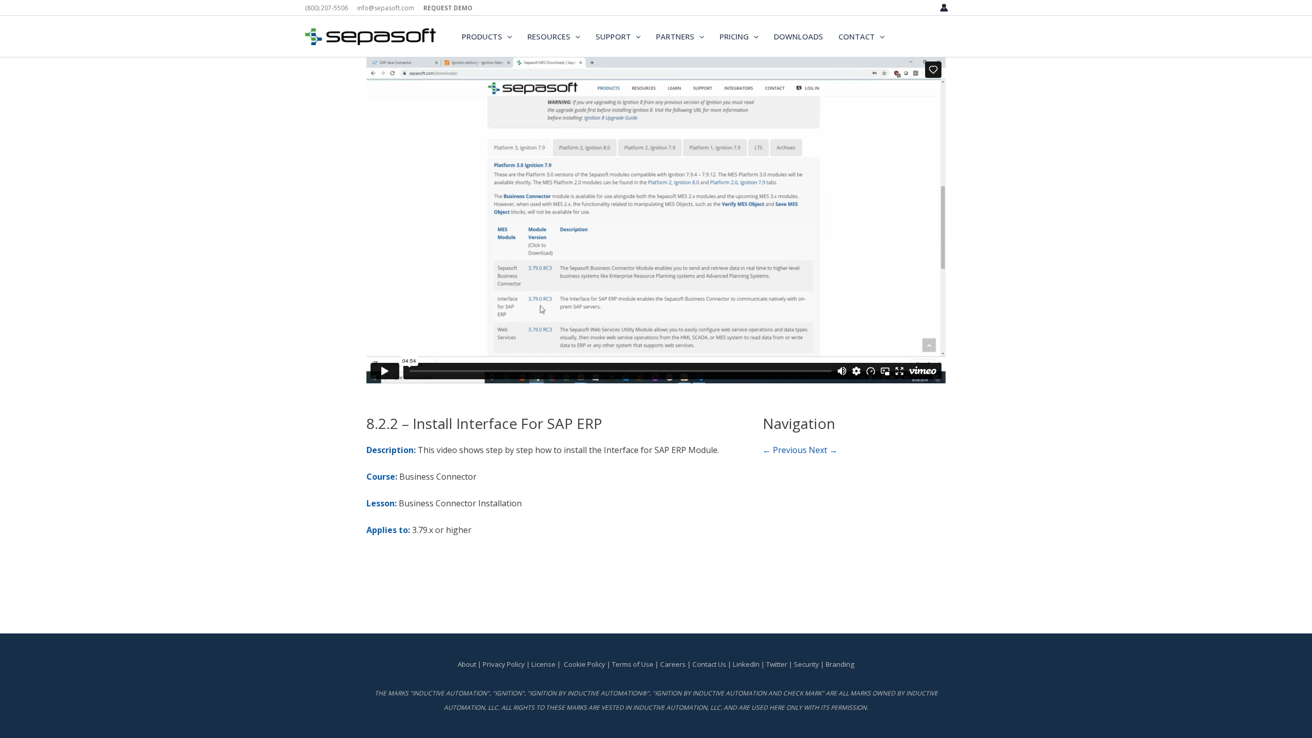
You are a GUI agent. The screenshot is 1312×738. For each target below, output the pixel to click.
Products (482, 36)
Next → (823, 450)
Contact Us (710, 664)
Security (806, 664)
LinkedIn (746, 664)
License (543, 664)
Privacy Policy (504, 664)
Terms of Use (632, 664)
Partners (675, 36)
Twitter (776, 664)
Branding (840, 664)
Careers (673, 664)
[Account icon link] (944, 8)
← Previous (785, 450)
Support (613, 36)
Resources (548, 36)
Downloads (798, 36)
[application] (507, 36)
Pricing (734, 36)
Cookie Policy (584, 664)
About (467, 664)
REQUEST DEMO (448, 8)
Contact (856, 36)
